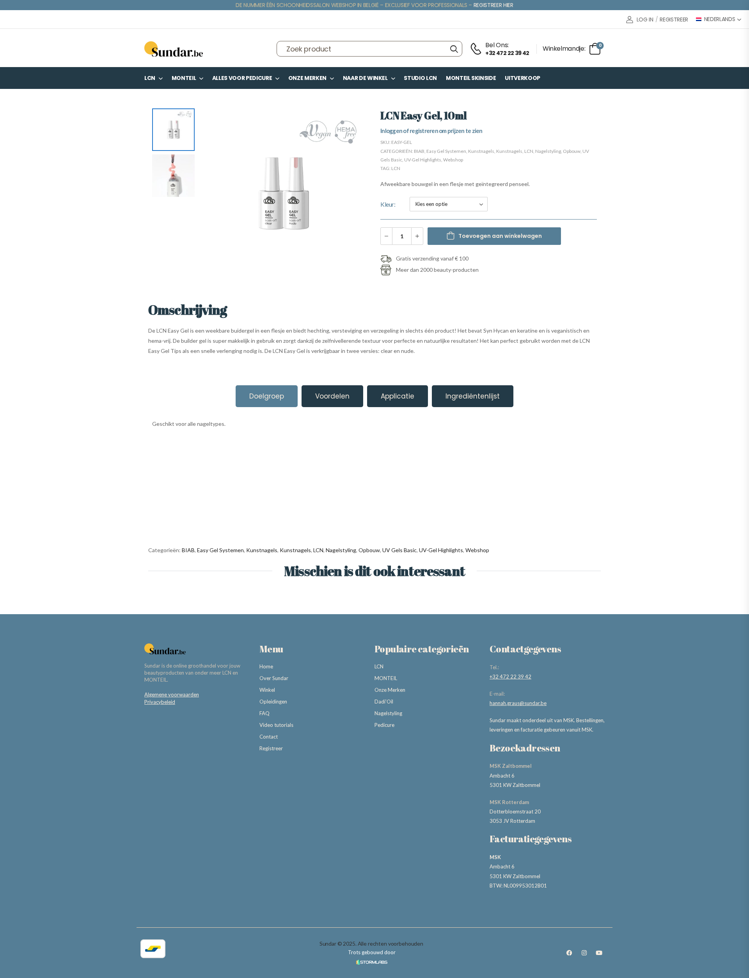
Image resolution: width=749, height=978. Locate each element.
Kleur (387, 204)
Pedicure (384, 725)
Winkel (267, 690)
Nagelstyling (548, 151)
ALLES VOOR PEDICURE (242, 78)
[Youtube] (599, 953)
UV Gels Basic (399, 550)
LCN (149, 78)
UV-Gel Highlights (422, 160)
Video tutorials (276, 725)
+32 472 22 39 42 (510, 676)
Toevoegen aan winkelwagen (500, 236)
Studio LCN (420, 78)
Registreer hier (493, 5)
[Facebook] (569, 953)
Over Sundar (273, 678)
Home (266, 666)
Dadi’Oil (383, 701)
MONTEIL (184, 78)
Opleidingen (273, 701)
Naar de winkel (365, 78)
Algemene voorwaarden (171, 694)
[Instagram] (584, 953)
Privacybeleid (159, 702)
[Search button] (453, 49)
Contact (268, 737)
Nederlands (719, 19)
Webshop (453, 160)
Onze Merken (307, 78)
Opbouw (571, 151)
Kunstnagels (481, 151)
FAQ (264, 713)
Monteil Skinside (471, 78)
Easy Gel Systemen (446, 151)
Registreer (271, 748)
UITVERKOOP (522, 78)
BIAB (419, 151)
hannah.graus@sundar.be (518, 703)
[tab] (267, 396)
